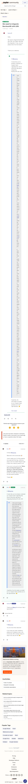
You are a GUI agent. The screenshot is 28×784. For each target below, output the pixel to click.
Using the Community (9, 685)
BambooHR (7, 415)
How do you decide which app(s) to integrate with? (13, 697)
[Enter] (2, 6)
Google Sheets (6, 728)
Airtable (14, 738)
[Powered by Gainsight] (14, 748)
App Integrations (14, 771)
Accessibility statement (19, 751)
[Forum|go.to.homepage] (10, 2)
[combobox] (14, 6)
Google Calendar (14, 741)
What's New (4, 13)
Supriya (9, 33)
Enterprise (14, 767)
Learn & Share (12, 10)
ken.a (8, 449)
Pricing (14, 756)
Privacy (20, 782)
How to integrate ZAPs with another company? (12, 701)
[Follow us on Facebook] (11, 775)
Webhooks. (18, 185)
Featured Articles (7, 699)
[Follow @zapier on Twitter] (19, 775)
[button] (24, 2)
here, (18, 351)
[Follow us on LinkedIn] (14, 775)
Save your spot (7, 672)
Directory (18, 237)
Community (18, 216)
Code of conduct (8, 682)
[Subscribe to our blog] (17, 775)
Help (14, 758)
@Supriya (15, 59)
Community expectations (10, 687)
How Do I (5, 16)
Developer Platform (14, 760)
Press (14, 762)
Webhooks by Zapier (8, 732)
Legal (16, 782)
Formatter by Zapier (8, 735)
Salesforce (20, 738)
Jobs (14, 764)
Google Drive (6, 738)
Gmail (14, 728)
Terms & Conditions (8, 751)
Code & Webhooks (8, 703)
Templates (14, 769)
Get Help (3, 10)
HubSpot (5, 741)
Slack (16, 735)
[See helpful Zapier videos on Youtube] (22, 775)
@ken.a (14, 607)
